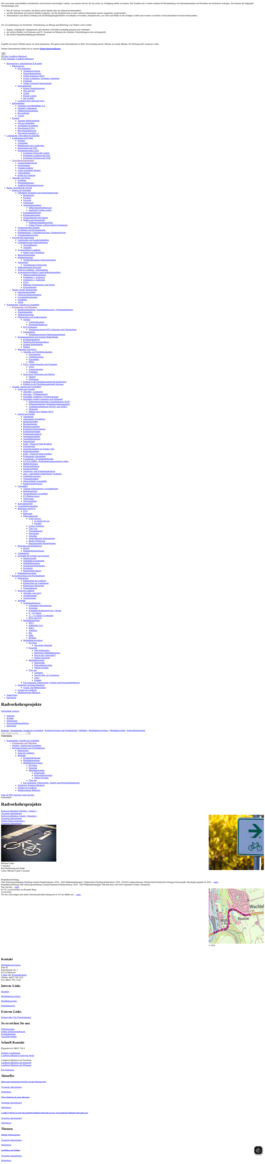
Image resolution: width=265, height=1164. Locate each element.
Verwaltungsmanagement (23, 160)
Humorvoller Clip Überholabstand (16, 1017)
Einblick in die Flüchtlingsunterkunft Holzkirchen (44, 382)
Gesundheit (23, 486)
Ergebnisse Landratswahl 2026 (36, 155)
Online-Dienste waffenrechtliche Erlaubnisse (48, 225)
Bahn (31, 635)
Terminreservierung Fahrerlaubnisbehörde (47, 334)
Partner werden (29, 96)
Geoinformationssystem (28, 235)
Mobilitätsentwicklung (33, 640)
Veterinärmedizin (25, 312)
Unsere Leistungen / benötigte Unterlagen (41, 78)
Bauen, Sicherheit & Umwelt (19, 188)
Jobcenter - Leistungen (33, 392)
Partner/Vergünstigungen (34, 88)
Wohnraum (33, 379)
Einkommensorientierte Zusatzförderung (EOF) (49, 401)
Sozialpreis (28, 568)
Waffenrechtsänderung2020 (41, 222)
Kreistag (21, 140)
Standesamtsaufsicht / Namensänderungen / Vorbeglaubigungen (45, 309)
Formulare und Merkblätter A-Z (31, 106)
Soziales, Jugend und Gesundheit (26, 387)
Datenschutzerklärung (50, 49)
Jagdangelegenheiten (32, 205)
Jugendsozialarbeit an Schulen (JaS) (38, 449)
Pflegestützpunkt (30, 516)
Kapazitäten (34, 359)
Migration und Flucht (27, 349)
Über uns (33, 670)
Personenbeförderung (38, 324)
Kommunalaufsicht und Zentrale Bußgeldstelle (38, 337)
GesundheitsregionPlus (28, 506)
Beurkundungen (30, 424)
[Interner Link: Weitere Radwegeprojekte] (236, 943)
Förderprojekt (29, 446)
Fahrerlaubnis (29, 332)
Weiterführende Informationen (42, 538)
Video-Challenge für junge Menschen (15, 1097)
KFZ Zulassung (30, 327)
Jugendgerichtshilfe (31, 436)
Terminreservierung (31, 71)
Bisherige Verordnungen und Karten (39, 285)
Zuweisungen (35, 354)
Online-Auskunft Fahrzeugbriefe (37, 83)
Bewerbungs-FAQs (26, 128)
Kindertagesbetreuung (32, 484)
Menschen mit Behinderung (30, 546)
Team (36, 677)
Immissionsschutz (25, 257)
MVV (31, 623)
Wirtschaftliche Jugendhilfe (35, 481)
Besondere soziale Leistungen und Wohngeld (43, 399)
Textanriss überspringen (11, 813)
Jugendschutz (29, 441)
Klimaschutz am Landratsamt (36, 583)
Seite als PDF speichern (11, 795)
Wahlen (26, 347)
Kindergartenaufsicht (32, 434)
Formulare (27, 81)
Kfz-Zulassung (24, 68)
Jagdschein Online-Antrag (40, 210)
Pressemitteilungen (26, 183)
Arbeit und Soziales (26, 389)
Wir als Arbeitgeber (26, 123)
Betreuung (27, 513)
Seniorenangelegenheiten (34, 566)
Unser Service (35, 518)
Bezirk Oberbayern (37, 541)
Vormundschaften (31, 479)
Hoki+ (31, 628)
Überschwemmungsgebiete (29, 295)
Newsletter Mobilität (43, 645)
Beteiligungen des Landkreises (31, 145)
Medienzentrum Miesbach (29, 692)
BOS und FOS (35, 618)
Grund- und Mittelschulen (34, 687)
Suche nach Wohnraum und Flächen (39, 374)
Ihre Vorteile (28, 98)
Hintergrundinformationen (34, 275)
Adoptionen (28, 416)
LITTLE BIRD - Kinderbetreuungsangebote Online (45, 461)
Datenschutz (12, 695)
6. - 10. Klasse (35, 613)
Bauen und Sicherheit (21, 190)
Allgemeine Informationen (40, 605)
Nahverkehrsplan (41, 650)
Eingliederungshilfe (31, 431)
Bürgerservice (18, 66)
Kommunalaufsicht (31, 339)
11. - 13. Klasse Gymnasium (41, 615)
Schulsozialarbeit (30, 469)
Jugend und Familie (26, 414)
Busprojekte (39, 663)
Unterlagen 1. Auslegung (34, 277)
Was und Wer (29, 91)
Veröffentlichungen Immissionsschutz (39, 260)
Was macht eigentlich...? (28, 133)
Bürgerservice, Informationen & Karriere (24, 63)
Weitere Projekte (41, 668)
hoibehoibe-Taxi (36, 625)
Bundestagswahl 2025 (27, 148)
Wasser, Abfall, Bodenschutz (24, 290)
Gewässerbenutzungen (27, 297)
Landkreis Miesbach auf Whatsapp (16, 1065)
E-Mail (4, 975)
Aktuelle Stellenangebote (28, 120)
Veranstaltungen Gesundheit (35, 493)
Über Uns (33, 528)
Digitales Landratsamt (27, 108)
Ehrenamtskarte (24, 86)
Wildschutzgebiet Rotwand (29, 267)
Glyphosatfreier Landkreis (29, 250)
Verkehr (26, 319)
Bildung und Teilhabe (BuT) (41, 411)
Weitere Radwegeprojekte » (13, 821)
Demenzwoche (29, 558)
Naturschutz (23, 262)
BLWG (26, 548)
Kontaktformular (19, 975)
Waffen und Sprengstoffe (34, 220)
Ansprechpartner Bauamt (28, 227)
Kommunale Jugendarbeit (34, 456)
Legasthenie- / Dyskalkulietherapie (38, 459)
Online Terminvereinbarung (13, 1031)
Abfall (20, 302)
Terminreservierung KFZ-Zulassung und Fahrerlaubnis (52, 329)
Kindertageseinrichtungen (34, 429)
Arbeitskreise (23, 553)
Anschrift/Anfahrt (9, 1036)
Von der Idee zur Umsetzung (46, 675)
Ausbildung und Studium (10, 1150)
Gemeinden (23, 143)
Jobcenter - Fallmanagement (35, 394)
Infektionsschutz (30, 491)
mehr (216, 882)
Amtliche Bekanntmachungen (31, 185)
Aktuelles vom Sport (32, 593)
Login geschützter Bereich (29, 170)
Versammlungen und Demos (35, 217)
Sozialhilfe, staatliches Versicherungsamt (40, 397)
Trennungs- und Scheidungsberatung (39, 471)
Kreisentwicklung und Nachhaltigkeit (28, 576)
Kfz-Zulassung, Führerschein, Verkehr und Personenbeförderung (51, 682)
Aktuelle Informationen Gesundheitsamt (40, 489)
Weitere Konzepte (42, 658)
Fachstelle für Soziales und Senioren (33, 556)
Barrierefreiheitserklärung (18, 723)
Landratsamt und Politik (22, 138)
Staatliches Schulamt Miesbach (31, 685)
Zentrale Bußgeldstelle (33, 344)
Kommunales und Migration (24, 307)
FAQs (25, 282)
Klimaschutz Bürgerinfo (33, 585)
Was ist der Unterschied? (45, 655)
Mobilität (22, 600)
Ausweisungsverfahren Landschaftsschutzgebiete (39, 272)
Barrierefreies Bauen (32, 571)
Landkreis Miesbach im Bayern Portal (17, 1055)
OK (3, 54)
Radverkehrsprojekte (43, 665)
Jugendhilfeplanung (31, 439)
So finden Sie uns (42, 521)
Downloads (34, 533)
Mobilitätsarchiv (8, 1006)
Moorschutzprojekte (26, 255)
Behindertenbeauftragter (33, 551)
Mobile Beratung (30, 464)
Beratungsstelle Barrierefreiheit (42, 543)
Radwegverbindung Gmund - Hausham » (19, 816)
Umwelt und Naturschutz (23, 237)
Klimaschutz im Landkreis (34, 581)
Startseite (10, 716)
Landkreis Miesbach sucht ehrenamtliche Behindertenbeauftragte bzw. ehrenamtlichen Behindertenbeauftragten (44, 1113)
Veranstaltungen (30, 245)
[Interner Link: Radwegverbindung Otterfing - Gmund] (236, 869)
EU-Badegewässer (31, 496)
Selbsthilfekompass (31, 563)
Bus (30, 633)
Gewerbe (27, 200)
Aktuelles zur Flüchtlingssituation (37, 352)
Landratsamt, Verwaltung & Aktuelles (23, 135)
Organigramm (24, 165)
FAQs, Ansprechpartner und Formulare (40, 364)
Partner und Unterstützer (33, 252)
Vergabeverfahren (25, 168)
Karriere (15, 118)
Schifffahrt (22, 300)
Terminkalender (30, 595)
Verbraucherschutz (26, 314)
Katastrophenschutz (31, 215)
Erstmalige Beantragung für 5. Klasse (45, 610)
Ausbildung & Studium (28, 125)
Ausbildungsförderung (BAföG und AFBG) (48, 406)
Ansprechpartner (36, 369)
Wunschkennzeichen (32, 73)
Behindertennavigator (27, 573)
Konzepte (33, 648)
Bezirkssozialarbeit (31, 426)
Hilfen (31, 362)
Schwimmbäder (30, 501)
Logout (21, 116)
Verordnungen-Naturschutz (35, 265)
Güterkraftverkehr (36, 322)
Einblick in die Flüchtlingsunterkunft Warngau (43, 384)
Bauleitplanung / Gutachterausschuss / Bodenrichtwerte (42, 232)
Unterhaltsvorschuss (32, 476)
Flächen (32, 377)
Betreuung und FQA (27, 508)
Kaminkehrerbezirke (32, 212)
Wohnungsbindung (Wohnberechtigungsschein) (49, 404)
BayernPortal (23, 113)
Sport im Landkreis (26, 590)
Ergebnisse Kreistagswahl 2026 (37, 158)
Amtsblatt (22, 180)
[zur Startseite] (14, 56)
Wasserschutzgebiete (27, 292)
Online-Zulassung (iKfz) (34, 76)
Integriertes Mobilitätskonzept (47, 653)
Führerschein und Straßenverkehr (32, 317)
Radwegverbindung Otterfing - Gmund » (19, 811)
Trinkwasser (28, 498)
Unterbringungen (36, 357)
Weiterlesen (6, 1092)
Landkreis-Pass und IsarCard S (31, 101)
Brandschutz (28, 195)
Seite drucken (28, 795)
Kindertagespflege (31, 451)
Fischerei (27, 198)
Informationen (18, 103)
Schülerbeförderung (31, 603)
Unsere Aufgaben (36, 526)
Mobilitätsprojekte (36, 660)
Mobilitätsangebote (31, 620)
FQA (25, 511)
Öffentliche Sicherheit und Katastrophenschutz (38, 193)
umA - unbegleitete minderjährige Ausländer (42, 474)
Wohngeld (33, 409)
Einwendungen (29, 287)
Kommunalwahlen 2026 (28, 150)
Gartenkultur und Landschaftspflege (33, 240)
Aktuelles (27, 247)
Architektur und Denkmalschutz (32, 230)
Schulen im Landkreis (27, 690)
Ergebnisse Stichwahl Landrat (36, 153)
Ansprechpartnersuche (27, 163)
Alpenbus (33, 630)
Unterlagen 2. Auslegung (34, 280)
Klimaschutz (23, 578)
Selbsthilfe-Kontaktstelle (33, 561)
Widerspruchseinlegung (28, 111)
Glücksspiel (28, 203)
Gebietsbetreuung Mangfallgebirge (33, 242)
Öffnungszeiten (7, 1029)
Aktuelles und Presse (21, 178)
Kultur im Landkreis (26, 175)
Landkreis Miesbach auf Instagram (16, 1062)
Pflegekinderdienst (31, 466)
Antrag (26, 93)
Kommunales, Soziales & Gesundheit (23, 305)
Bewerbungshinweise (27, 130)
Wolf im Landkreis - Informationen (33, 270)
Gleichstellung (24, 173)
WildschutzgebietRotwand (40, 208)
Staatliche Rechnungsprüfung (36, 342)
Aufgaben (38, 673)
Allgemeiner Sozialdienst (34, 419)
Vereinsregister (29, 598)
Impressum (11, 697)
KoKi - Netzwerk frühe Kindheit (37, 444)
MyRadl (32, 638)
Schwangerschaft (25, 503)
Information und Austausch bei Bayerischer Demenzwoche (23, 1082)
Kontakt (37, 523)
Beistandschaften (30, 421)
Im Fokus (33, 643)
